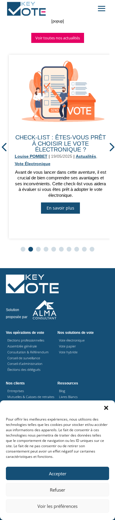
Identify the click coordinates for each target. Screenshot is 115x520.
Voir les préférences (57, 506)
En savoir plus (60, 208)
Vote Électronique (32, 163)
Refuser (57, 490)
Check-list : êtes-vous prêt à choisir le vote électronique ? (60, 143)
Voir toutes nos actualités (57, 38)
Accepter (57, 473)
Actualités (86, 156)
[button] (106, 408)
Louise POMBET (31, 156)
